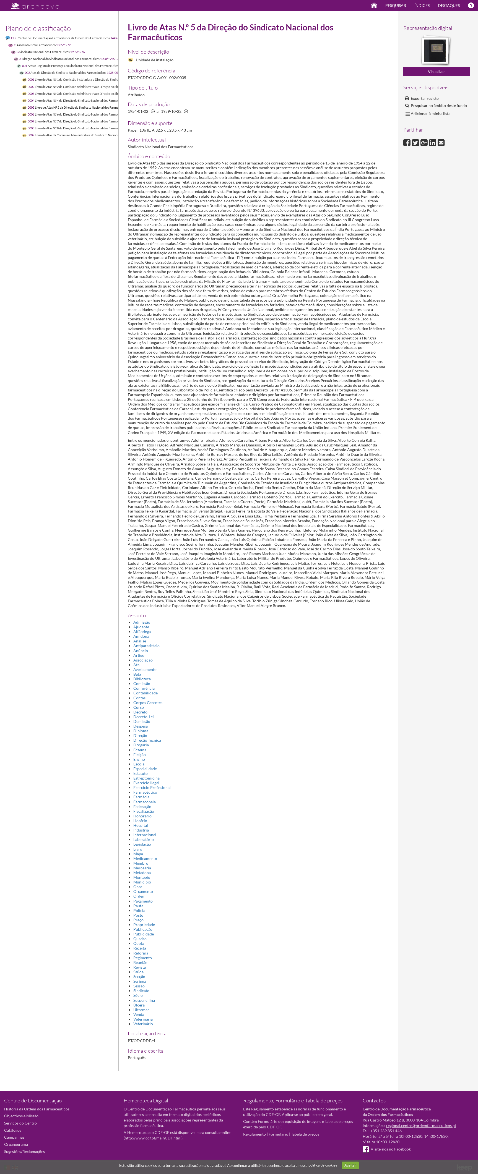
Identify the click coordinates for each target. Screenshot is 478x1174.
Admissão (141, 622)
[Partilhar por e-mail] (441, 142)
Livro (137, 849)
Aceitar (350, 1165)
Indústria (141, 830)
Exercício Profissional (152, 787)
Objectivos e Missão (21, 1115)
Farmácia (141, 796)
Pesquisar (395, 5)
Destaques (449, 5)
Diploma (140, 730)
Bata (137, 674)
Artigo (138, 655)
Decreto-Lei (143, 716)
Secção (139, 976)
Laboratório (143, 839)
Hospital (140, 825)
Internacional (144, 834)
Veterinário (143, 1023)
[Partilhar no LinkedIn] (433, 142)
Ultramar (141, 1009)
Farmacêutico (145, 792)
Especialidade (145, 768)
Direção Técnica (147, 740)
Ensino (139, 759)
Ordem (139, 896)
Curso (138, 707)
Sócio (138, 995)
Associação (143, 660)
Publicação (142, 929)
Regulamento (254, 1134)
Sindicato (141, 990)
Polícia (139, 910)
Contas (139, 697)
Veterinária (143, 1019)
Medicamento (145, 858)
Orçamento (143, 891)
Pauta (138, 905)
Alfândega (142, 631)
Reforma (140, 953)
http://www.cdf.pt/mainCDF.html (153, 1138)
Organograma (16, 1144)
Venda (138, 1014)
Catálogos (12, 1130)
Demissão (141, 721)
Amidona (141, 636)
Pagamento (143, 901)
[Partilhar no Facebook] (407, 142)
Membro (140, 863)
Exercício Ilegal (146, 782)
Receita (139, 948)
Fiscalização (143, 811)
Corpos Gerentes (147, 702)
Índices (422, 5)
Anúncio (140, 650)
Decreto (140, 712)
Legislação (142, 844)
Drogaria (141, 744)
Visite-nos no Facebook (391, 1149)
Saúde (138, 971)
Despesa (140, 726)
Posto (138, 915)
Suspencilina (144, 1000)
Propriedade (144, 924)
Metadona (142, 872)
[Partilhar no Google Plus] (424, 142)
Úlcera (139, 1005)
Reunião (140, 962)
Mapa (138, 853)
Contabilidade (145, 693)
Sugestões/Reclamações (24, 1151)
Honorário (142, 816)
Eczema (139, 749)
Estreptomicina (146, 778)
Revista (139, 967)
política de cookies (322, 1165)
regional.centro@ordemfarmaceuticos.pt (421, 1125)
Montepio (141, 877)
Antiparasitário (146, 645)
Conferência (144, 688)
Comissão (141, 683)
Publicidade (143, 934)
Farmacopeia (144, 801)
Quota (138, 943)
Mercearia (142, 868)
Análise (139, 641)
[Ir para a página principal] (31, 4)
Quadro (140, 938)
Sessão (139, 986)
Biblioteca (142, 678)
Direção (140, 735)
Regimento (142, 957)
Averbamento (145, 669)
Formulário (278, 1134)
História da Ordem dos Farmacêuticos (36, 1109)
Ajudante (141, 626)
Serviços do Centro (20, 1123)
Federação (142, 806)
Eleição (139, 754)
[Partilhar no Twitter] (416, 142)
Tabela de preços (305, 1134)
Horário (140, 820)
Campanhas (14, 1137)
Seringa (139, 981)
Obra (137, 886)
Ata (136, 664)
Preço (138, 919)
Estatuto (140, 773)
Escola (138, 764)
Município (142, 882)
